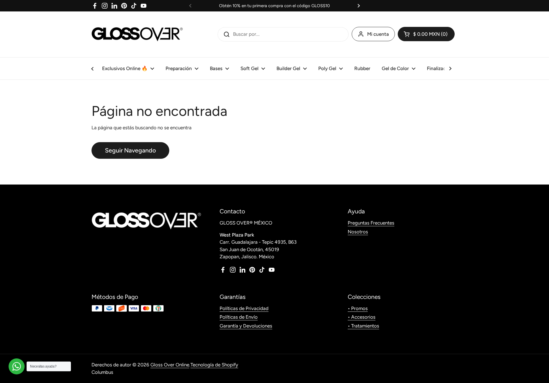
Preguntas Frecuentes (371, 223)
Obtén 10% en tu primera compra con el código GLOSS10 (274, 5)
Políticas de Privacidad (244, 308)
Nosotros (358, 232)
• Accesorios (361, 317)
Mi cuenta (378, 34)
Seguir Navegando (130, 150)
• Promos (358, 308)
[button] (426, 34)
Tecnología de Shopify (214, 365)
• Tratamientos (363, 326)
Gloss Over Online (169, 365)
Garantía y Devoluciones (246, 326)
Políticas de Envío (239, 317)
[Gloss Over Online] (137, 34)
